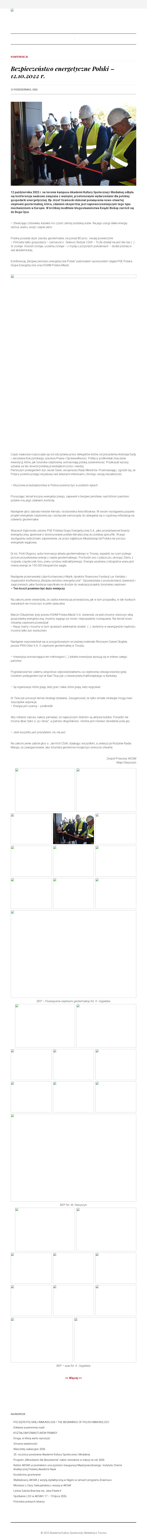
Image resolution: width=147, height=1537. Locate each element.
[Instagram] (73, 1527)
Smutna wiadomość (25, 1443)
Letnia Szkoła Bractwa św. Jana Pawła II (37, 1490)
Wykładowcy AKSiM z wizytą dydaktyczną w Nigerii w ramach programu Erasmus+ (62, 1480)
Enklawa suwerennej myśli (28, 1427)
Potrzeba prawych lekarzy (29, 1501)
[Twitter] (78, 1527)
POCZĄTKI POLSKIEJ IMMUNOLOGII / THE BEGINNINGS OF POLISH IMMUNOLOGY (61, 1422)
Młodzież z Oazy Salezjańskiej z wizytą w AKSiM (42, 1485)
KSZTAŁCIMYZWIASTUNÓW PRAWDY (35, 1433)
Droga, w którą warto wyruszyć (31, 1438)
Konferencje (19, 57)
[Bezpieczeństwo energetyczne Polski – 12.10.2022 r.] (73, 143)
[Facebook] (68, 1527)
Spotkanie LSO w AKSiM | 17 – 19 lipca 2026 (39, 1496)
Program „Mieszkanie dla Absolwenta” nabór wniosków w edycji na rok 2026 (58, 1459)
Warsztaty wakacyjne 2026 (29, 1449)
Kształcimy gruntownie (27, 1474)
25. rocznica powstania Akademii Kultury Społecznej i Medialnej (51, 1454)
